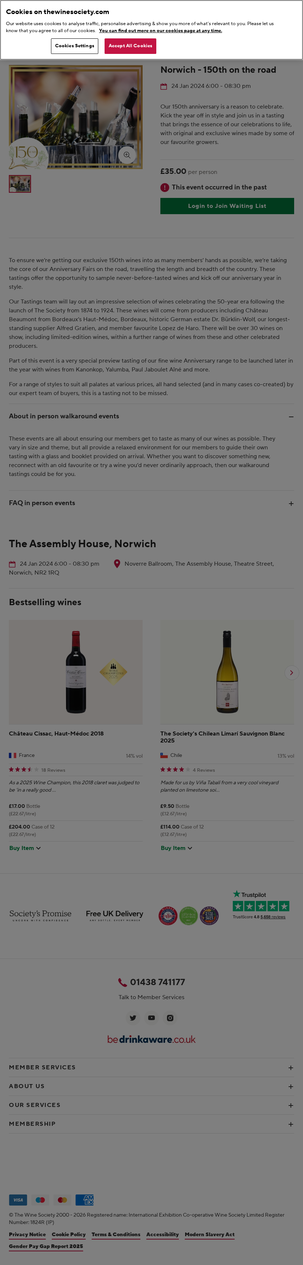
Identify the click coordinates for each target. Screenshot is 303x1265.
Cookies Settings (74, 46)
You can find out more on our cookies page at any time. (160, 31)
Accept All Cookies (130, 46)
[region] (151, 30)
